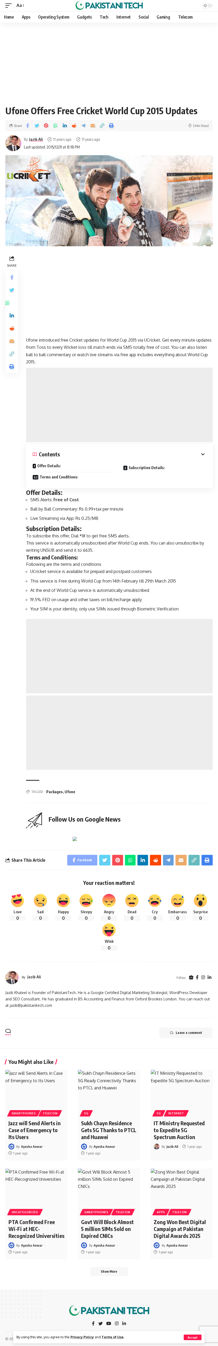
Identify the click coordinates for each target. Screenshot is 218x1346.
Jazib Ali (36, 139)
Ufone (70, 791)
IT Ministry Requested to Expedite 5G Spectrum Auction (179, 1130)
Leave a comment (189, 1033)
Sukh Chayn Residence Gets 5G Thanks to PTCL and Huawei (108, 1130)
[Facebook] (197, 977)
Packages (54, 791)
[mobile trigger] (9, 5)
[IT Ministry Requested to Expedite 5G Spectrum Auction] (182, 1088)
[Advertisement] (109, 62)
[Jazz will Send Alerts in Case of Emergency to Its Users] (36, 1088)
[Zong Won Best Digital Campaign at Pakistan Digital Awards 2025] (182, 1187)
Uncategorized (25, 1212)
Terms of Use (113, 1337)
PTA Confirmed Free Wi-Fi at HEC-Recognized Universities (36, 1228)
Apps (161, 1212)
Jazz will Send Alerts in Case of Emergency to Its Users (35, 1130)
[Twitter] (100, 1324)
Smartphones (24, 1113)
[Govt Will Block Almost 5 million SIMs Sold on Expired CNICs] (109, 1187)
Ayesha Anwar (32, 1146)
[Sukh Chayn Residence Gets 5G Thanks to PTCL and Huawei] (109, 1088)
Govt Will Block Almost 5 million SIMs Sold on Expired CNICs (107, 1228)
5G (86, 1113)
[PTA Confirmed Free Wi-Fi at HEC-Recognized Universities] (36, 1187)
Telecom (50, 1113)
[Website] (191, 977)
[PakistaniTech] (109, 5)
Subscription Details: (147, 467)
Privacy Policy (82, 1337)
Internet (176, 1113)
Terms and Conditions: (59, 477)
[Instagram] (203, 977)
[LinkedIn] (209, 977)
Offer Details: (49, 466)
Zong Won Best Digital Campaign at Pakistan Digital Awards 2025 (180, 1228)
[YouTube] (108, 1324)
